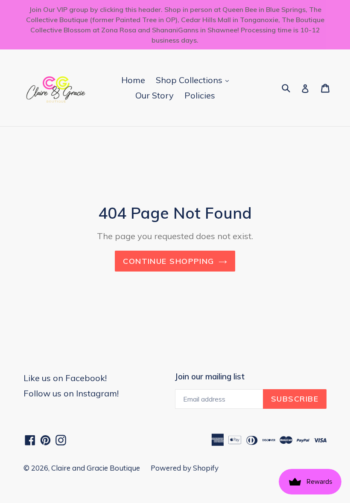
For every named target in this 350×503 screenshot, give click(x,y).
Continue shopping (168, 261)
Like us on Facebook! (65, 378)
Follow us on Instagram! (71, 393)
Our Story (154, 95)
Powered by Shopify (185, 467)
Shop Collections (194, 79)
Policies (199, 95)
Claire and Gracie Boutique (95, 467)
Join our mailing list (210, 377)
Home (133, 80)
